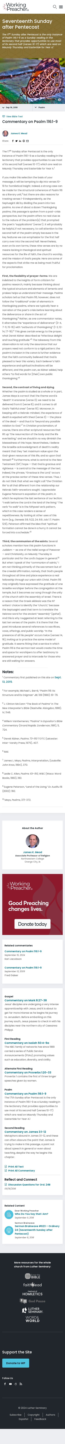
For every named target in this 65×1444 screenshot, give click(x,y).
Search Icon (55, 7)
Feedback (40, 1419)
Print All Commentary (21, 1170)
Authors (50, 1415)
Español (23, 1419)
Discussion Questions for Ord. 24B (29, 1184)
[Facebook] (5, 1384)
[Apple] (15, 1384)
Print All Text (16, 1166)
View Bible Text (14, 116)
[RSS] (21, 1384)
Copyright (34, 1415)
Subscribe (15, 1415)
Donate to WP (15, 1363)
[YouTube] (10, 1384)
